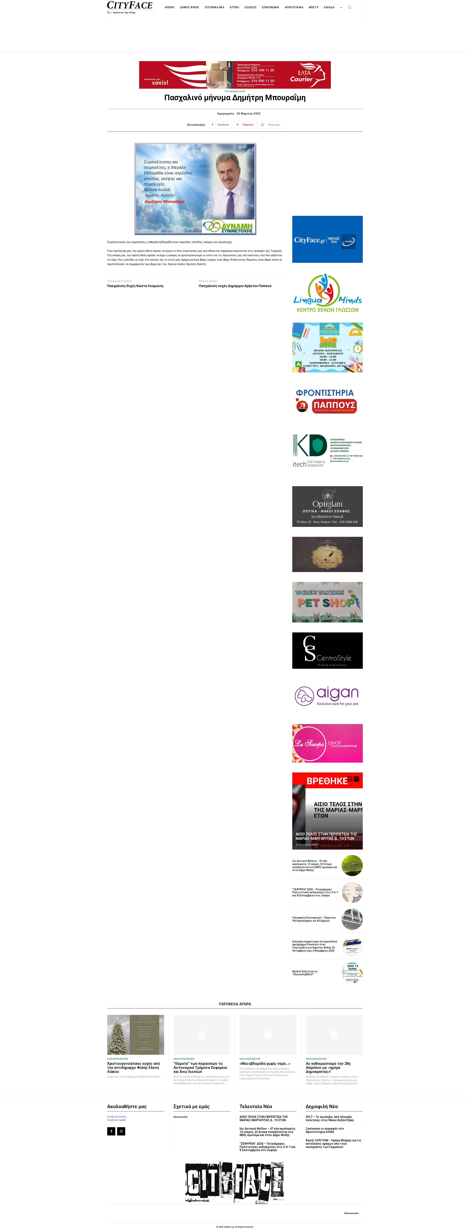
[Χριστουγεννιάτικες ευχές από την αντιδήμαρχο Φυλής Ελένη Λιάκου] (135, 1035)
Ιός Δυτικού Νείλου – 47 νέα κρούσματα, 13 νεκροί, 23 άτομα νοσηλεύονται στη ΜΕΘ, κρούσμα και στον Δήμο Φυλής (314, 865)
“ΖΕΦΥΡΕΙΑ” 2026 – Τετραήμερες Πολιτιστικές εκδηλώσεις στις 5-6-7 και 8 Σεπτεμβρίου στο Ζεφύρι (315, 892)
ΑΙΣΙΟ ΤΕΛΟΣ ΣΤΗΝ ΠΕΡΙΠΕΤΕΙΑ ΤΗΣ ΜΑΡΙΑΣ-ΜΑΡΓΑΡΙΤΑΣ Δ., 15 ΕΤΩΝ (326, 836)
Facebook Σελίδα (116, 1116)
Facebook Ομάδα (116, 1120)
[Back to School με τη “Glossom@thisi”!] (352, 973)
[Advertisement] (235, 31)
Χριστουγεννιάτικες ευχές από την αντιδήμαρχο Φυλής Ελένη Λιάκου (133, 1067)
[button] (349, 7)
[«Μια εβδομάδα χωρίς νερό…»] (268, 1035)
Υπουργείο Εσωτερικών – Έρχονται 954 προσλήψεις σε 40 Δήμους (314, 919)
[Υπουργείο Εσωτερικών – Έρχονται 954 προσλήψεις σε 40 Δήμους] (352, 919)
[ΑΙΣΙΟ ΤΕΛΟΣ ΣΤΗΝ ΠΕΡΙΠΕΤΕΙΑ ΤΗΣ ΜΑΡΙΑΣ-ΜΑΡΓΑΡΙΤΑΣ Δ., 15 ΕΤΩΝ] (327, 811)
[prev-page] (349, 779)
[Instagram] (121, 1131)
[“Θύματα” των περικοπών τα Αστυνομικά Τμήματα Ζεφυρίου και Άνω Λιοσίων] (201, 1035)
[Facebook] (111, 1131)
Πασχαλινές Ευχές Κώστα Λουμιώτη (135, 286)
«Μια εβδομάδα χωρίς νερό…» (265, 1063)
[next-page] (356, 779)
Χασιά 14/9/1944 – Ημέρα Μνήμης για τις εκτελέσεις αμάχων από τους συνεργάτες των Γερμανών (333, 1143)
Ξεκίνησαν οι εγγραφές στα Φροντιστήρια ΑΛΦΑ (325, 1130)
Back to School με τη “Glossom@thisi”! (304, 973)
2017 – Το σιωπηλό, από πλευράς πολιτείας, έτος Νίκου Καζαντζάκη (330, 1118)
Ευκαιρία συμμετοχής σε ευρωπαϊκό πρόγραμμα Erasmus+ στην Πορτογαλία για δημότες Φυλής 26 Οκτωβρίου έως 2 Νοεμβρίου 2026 (314, 946)
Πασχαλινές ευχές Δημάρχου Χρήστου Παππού (235, 286)
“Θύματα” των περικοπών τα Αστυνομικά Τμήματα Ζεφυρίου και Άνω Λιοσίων (200, 1067)
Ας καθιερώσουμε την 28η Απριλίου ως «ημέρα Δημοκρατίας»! (328, 1067)
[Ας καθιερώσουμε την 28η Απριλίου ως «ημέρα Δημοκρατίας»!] (334, 1035)
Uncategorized (235, 91)
